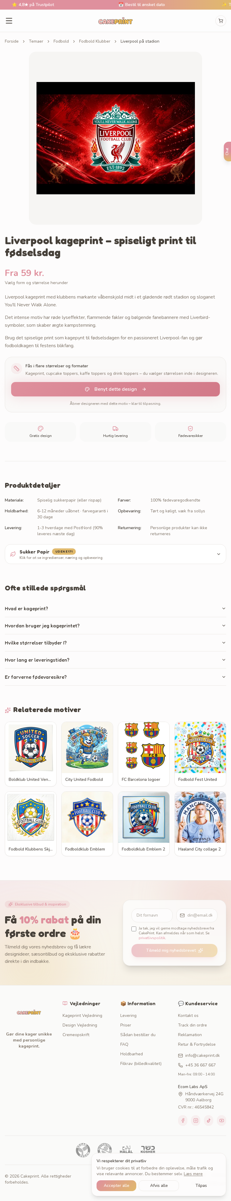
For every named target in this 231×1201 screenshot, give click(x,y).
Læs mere (193, 1174)
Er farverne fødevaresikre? (36, 677)
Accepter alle (116, 1185)
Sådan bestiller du (138, 1035)
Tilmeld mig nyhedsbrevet (171, 950)
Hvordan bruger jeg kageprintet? (42, 626)
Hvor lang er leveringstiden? (37, 660)
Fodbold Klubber (94, 41)
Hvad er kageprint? (26, 608)
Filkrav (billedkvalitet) (141, 1063)
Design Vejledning (80, 1025)
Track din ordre (192, 1025)
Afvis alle (159, 1185)
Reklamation (190, 1035)
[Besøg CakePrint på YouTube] (221, 1120)
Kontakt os (188, 1015)
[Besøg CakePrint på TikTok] (208, 1120)
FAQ (124, 1044)
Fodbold (61, 41)
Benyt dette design (115, 389)
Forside (12, 41)
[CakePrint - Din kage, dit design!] (115, 21)
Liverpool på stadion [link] (140, 41)
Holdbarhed (131, 1054)
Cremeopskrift (76, 1035)
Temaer (36, 41)
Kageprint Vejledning (82, 1015)
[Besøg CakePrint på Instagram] (195, 1120)
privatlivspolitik (152, 938)
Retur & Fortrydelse (197, 1044)
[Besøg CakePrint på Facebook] (182, 1120)
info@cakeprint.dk (202, 1055)
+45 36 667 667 (200, 1065)
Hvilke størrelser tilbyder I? (36, 643)
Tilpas (201, 1185)
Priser (125, 1025)
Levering (128, 1015)
